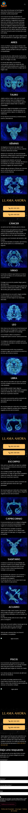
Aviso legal (18, 809)
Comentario (4, 760)
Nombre (3, 779)
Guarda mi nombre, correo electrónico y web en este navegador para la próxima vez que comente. (13, 800)
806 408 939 (21, 743)
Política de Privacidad (7, 809)
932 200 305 (4, 745)
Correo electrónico (6, 785)
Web (1, 791)
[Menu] (24, 4)
